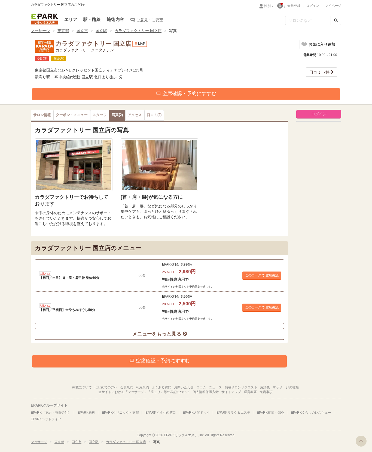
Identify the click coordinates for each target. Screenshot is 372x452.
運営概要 (250, 392)
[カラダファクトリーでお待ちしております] (73, 164)
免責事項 (266, 392)
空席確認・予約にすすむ (188, 93)
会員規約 (126, 387)
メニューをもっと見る (157, 333)
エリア (70, 19)
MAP (141, 44)
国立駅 (101, 31)
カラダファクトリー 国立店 (138, 31)
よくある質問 (161, 387)
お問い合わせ (184, 387)
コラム (201, 387)
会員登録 (293, 6)
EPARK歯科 (86, 412)
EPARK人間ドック (196, 412)
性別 (267, 6)
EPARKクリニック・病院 (120, 412)
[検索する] (336, 20)
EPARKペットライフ (46, 419)
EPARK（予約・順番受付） (51, 412)
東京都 (63, 31)
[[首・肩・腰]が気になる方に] (159, 164)
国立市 (82, 31)
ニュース (215, 387)
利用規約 (142, 387)
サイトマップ (231, 392)
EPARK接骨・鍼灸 (270, 412)
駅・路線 (92, 19)
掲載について (82, 387)
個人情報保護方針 (206, 392)
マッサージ (40, 31)
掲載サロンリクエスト (241, 387)
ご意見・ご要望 (149, 20)
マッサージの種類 (286, 387)
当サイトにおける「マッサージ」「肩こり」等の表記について (144, 392)
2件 (319, 72)
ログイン (312, 6)
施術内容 (115, 19)
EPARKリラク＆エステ (44, 19)
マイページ (333, 6)
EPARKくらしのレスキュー (311, 412)
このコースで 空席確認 (262, 275)
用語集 (265, 387)
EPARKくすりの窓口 (160, 412)
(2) (117, 115)
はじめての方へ (105, 387)
